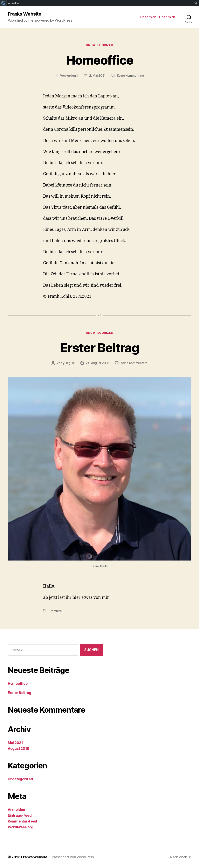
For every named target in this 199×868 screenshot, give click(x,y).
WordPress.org (20, 827)
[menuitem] (3, 3)
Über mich (148, 17)
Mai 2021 (15, 743)
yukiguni (72, 75)
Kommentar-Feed (22, 821)
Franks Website (24, 14)
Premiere (55, 611)
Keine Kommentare (130, 75)
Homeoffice (99, 60)
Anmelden (16, 810)
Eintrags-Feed (20, 815)
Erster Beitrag (99, 347)
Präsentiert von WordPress (73, 857)
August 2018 (18, 748)
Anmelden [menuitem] (14, 3)
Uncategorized (99, 45)
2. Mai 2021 (97, 75)
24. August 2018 (97, 363)
